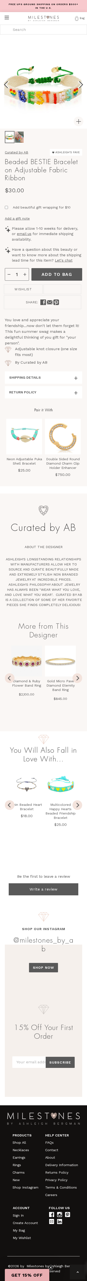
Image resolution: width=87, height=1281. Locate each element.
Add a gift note (17, 218)
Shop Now (43, 967)
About (50, 1157)
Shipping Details (25, 377)
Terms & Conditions (61, 1187)
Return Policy (22, 392)
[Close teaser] (50, 1267)
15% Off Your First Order (43, 1032)
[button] (27, 1275)
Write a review (43, 889)
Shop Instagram (25, 1187)
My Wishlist (22, 1238)
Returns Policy (56, 1172)
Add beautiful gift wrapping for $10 (42, 207)
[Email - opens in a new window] (49, 302)
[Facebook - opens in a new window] (43, 302)
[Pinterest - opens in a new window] (56, 302)
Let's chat (63, 260)
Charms (19, 1172)
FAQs (49, 1142)
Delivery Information (61, 1165)
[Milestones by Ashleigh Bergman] (43, 18)
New (16, 1180)
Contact (51, 1150)
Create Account (25, 1223)
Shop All (19, 1142)
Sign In (18, 1215)
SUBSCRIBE (60, 1062)
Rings (17, 1165)
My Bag (19, 1230)
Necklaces (21, 1150)
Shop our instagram (43, 929)
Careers (51, 1195)
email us (24, 234)
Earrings (19, 1157)
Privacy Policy (56, 1180)
